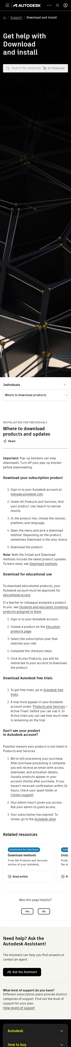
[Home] (27, 5)
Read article (20, 876)
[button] (35, 395)
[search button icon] (57, 5)
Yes (27, 911)
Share (12, 441)
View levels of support (19, 1008)
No (44, 911)
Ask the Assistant (24, 972)
